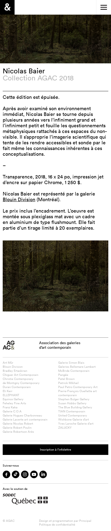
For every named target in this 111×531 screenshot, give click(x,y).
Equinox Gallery (13, 399)
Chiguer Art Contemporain (20, 375)
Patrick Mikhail (68, 383)
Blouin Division (19, 199)
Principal (85, 521)
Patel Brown (66, 379)
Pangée (63, 375)
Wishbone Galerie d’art (73, 419)
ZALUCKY (65, 427)
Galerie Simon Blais (71, 362)
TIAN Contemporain (71, 411)
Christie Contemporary (18, 379)
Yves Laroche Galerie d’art (75, 423)
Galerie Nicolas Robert (18, 423)
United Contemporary (72, 415)
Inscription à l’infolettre (55, 449)
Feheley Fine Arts (14, 403)
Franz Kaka (10, 407)
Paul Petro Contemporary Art (78, 387)
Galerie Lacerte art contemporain (25, 419)
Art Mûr (8, 362)
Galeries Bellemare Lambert (77, 366)
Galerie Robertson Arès (18, 431)
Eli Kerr (7, 391)
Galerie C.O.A (12, 411)
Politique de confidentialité (57, 524)
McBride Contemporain (73, 371)
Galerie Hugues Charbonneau (22, 415)
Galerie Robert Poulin (17, 427)
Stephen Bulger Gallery (73, 399)
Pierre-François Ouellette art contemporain (77, 393)
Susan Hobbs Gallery (72, 403)
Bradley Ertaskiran (15, 371)
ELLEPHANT (11, 395)
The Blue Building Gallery (75, 407)
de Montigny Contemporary (21, 383)
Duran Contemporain (17, 387)
